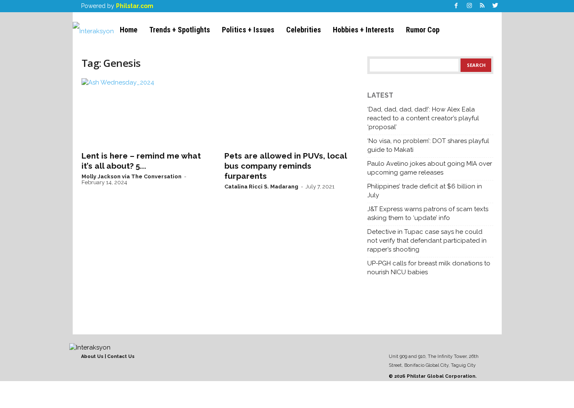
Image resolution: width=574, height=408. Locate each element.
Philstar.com (134, 6)
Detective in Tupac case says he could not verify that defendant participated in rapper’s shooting (427, 240)
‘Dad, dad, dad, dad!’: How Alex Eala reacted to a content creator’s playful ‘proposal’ (423, 118)
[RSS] (482, 6)
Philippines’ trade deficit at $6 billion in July (424, 191)
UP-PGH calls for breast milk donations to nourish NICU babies (428, 268)
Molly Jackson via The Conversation (132, 176)
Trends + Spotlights (179, 29)
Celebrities (303, 29)
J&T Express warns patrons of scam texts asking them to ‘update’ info (427, 213)
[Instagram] (469, 6)
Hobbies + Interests (363, 29)
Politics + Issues (248, 29)
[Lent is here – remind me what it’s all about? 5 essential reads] (145, 112)
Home (128, 29)
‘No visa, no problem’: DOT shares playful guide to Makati (428, 145)
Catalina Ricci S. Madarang (261, 186)
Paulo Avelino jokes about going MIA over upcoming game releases (429, 168)
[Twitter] (495, 6)
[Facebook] (456, 6)
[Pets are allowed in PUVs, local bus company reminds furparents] (287, 112)
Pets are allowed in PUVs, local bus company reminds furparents (285, 165)
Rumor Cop (423, 29)
